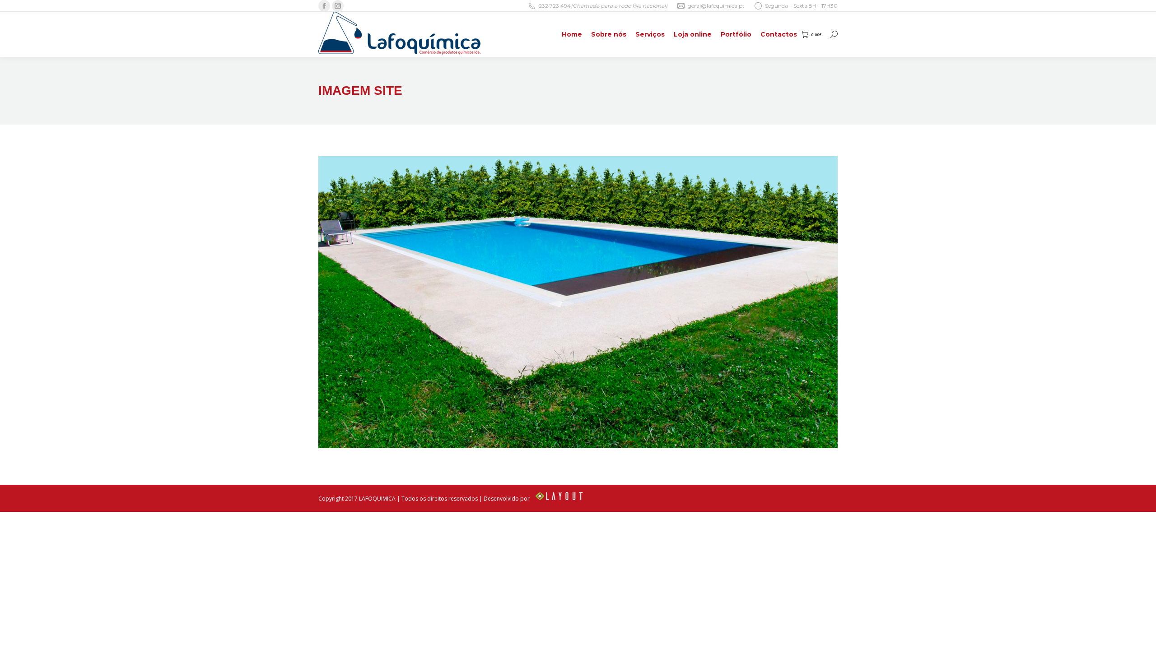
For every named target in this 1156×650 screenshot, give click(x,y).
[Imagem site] (578, 302)
